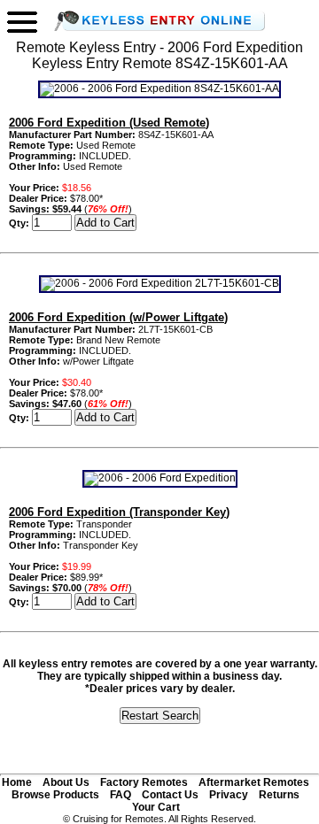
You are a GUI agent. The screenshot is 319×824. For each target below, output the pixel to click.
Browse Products (55, 795)
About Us (66, 782)
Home (17, 782)
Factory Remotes (144, 782)
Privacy (228, 795)
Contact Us (170, 795)
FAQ (120, 795)
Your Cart (156, 807)
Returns (279, 795)
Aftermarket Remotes (253, 782)
